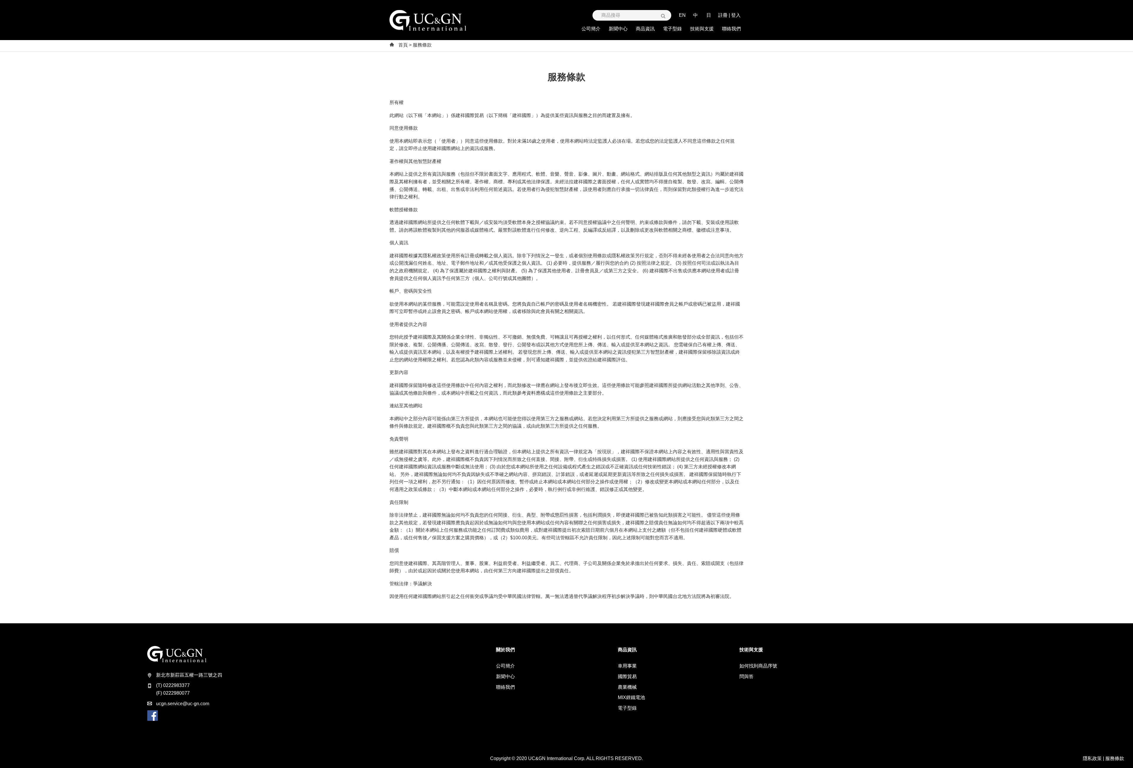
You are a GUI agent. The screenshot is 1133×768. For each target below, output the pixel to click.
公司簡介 (505, 665)
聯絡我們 (505, 687)
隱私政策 (1092, 758)
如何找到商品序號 (758, 665)
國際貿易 (627, 676)
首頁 (403, 44)
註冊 (723, 15)
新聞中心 (505, 676)
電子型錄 (627, 708)
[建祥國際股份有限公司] (427, 20)
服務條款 (1114, 758)
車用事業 (627, 665)
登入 (736, 15)
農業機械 (627, 687)
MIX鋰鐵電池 (631, 697)
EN (682, 15)
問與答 (746, 676)
